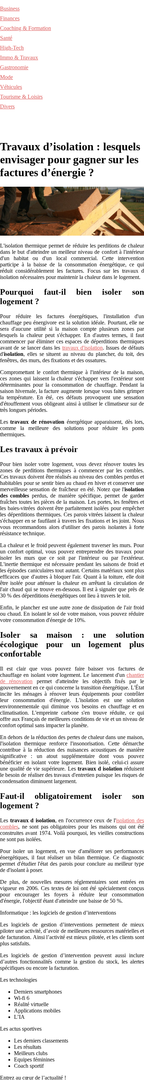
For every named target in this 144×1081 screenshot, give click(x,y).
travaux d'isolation (82, 348)
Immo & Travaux (19, 57)
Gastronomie (14, 67)
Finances (10, 18)
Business (10, 9)
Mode (6, 77)
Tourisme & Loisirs (21, 97)
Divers (7, 106)
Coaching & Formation (25, 28)
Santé (6, 38)
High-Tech (12, 48)
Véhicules (11, 87)
